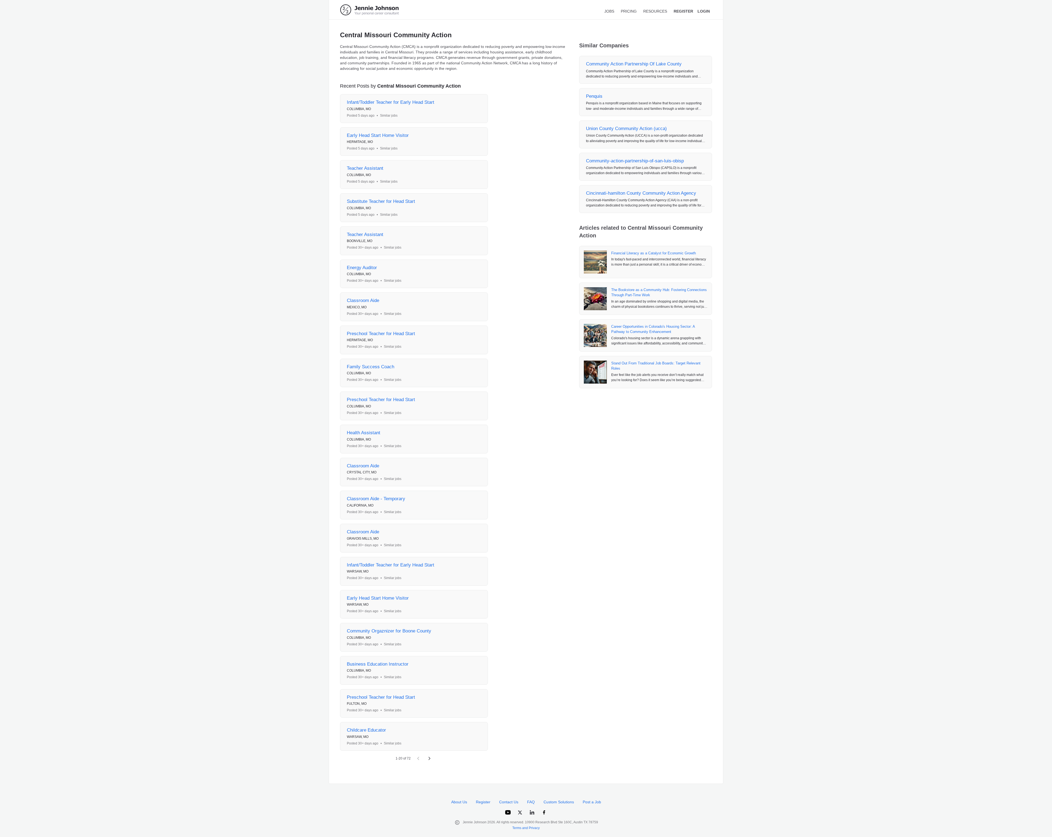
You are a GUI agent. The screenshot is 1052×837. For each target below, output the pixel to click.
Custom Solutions (559, 802)
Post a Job (592, 802)
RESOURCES (655, 11)
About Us (459, 802)
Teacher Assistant (365, 168)
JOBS (609, 11)
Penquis (594, 96)
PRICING (629, 11)
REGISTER (683, 11)
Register (483, 802)
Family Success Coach (370, 366)
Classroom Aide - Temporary (376, 498)
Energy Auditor (362, 267)
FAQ (531, 802)
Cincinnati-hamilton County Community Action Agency (641, 193)
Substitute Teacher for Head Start (381, 201)
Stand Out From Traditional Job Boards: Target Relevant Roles (656, 366)
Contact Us (508, 802)
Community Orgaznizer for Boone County (389, 631)
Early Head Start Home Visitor (378, 135)
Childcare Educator (366, 730)
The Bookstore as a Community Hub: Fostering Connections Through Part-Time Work (659, 292)
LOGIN (703, 11)
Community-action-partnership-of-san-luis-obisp (635, 160)
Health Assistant (363, 432)
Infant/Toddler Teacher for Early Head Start (390, 102)
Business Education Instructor (377, 664)
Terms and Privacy (526, 828)
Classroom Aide (363, 300)
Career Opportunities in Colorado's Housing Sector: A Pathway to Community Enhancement (653, 329)
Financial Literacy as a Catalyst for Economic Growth (653, 253)
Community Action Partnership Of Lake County (634, 64)
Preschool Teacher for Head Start (381, 333)
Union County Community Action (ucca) (626, 128)
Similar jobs (389, 115)
